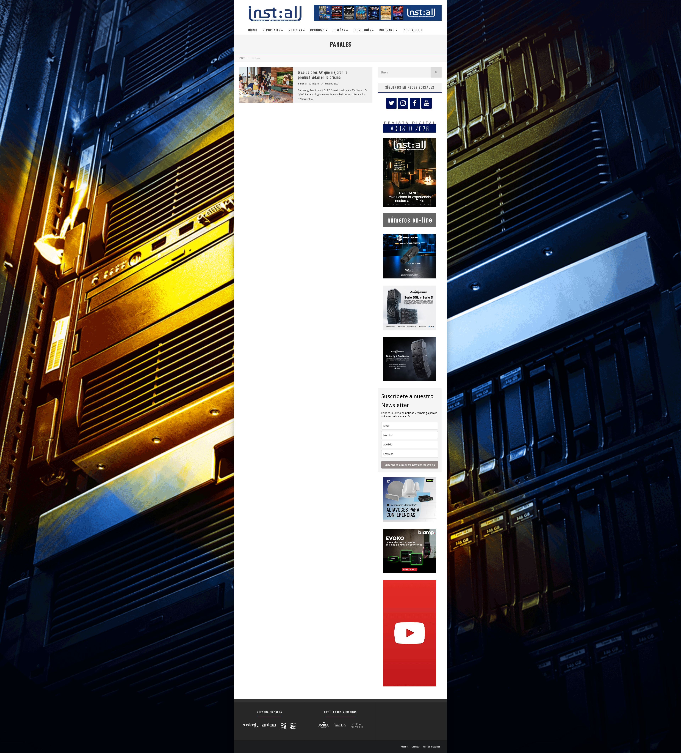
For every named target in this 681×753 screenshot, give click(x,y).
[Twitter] (391, 103)
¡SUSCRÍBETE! (412, 30)
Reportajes (271, 30)
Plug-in (315, 83)
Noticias (295, 30)
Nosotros (404, 747)
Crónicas (317, 30)
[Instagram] (403, 103)
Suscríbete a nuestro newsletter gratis (410, 465)
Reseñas (339, 30)
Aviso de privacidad (431, 747)
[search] (436, 72)
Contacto (416, 747)
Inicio (252, 30)
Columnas (387, 30)
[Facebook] (415, 103)
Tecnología (362, 30)
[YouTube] (426, 103)
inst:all (304, 83)
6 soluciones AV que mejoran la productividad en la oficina (322, 74)
